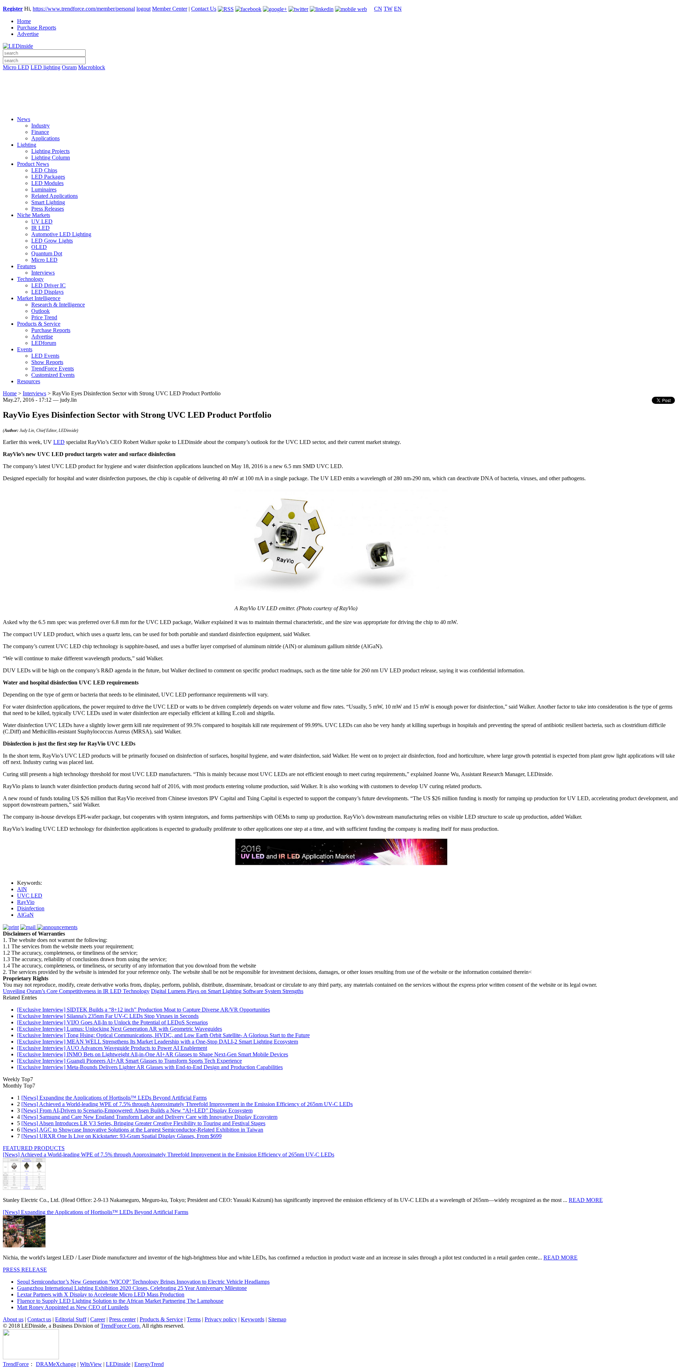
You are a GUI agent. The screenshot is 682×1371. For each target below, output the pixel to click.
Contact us (39, 1319)
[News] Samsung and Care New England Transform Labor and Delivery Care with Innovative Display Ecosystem (149, 1117)
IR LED (40, 228)
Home (24, 21)
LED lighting (45, 67)
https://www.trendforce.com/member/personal (84, 9)
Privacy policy (221, 1319)
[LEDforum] (341, 105)
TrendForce (16, 1364)
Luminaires (43, 189)
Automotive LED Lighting (61, 234)
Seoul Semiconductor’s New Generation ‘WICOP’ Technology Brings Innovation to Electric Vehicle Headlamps (143, 1282)
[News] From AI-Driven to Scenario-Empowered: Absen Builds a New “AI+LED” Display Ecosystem (137, 1110)
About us (13, 1319)
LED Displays (47, 292)
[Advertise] (341, 86)
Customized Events (53, 375)
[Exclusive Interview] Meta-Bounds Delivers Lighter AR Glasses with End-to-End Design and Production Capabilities (150, 1067)
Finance (40, 132)
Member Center (169, 9)
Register (13, 9)
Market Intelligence (38, 298)
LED (59, 442)
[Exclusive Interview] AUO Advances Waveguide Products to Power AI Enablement (112, 1048)
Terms (194, 1319)
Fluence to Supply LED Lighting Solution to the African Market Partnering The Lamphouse (120, 1301)
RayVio (25, 902)
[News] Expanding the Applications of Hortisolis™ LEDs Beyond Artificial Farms (114, 1098)
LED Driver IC (48, 285)
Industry (40, 126)
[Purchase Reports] (341, 76)
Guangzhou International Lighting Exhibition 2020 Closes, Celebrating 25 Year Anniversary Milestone (132, 1288)
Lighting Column (50, 158)
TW (388, 9)
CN (378, 9)
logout (143, 9)
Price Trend (44, 317)
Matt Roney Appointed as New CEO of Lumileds (73, 1307)
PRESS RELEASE (25, 1270)
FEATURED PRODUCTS (34, 1148)
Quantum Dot (46, 253)
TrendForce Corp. (121, 1326)
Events (24, 349)
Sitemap (277, 1319)
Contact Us (203, 9)
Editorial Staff (70, 1319)
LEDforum (43, 343)
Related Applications (54, 196)
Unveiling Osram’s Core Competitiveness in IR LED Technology (76, 991)
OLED (39, 247)
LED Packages (48, 177)
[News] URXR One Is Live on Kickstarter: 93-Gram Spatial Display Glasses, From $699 (121, 1136)
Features (26, 266)
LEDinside (118, 1364)
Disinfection (30, 908)
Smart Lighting (48, 202)
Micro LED (16, 67)
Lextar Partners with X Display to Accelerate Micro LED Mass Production (100, 1294)
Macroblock (91, 67)
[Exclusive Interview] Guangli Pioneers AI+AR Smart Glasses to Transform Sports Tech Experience (129, 1061)
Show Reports (47, 362)
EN (398, 9)
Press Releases (47, 209)
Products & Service (38, 324)
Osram (69, 67)
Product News (33, 164)
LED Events (45, 356)
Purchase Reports (36, 28)
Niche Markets (33, 215)
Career (97, 1319)
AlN (22, 889)
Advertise (28, 34)
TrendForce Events (52, 368)
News (23, 119)
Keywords (252, 1319)
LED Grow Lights (52, 241)
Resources (28, 381)
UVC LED (29, 896)
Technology (30, 279)
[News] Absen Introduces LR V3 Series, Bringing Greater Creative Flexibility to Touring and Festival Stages (143, 1123)
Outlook (40, 311)
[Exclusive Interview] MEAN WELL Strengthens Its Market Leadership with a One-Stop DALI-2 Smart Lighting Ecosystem (157, 1042)
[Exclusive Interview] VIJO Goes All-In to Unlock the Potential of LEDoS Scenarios (112, 1022)
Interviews (43, 273)
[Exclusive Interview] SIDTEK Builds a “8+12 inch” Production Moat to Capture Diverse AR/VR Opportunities (143, 1010)
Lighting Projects (50, 151)
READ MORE (586, 1200)
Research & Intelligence (58, 305)
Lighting (26, 145)
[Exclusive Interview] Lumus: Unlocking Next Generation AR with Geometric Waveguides (119, 1029)
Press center (122, 1319)
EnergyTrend (149, 1364)
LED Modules (47, 183)
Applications (45, 138)
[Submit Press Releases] (341, 96)
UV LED (42, 221)
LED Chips (44, 170)
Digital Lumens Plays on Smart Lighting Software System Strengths (227, 991)
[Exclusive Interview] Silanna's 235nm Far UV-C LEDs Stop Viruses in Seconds (108, 1016)
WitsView (91, 1364)
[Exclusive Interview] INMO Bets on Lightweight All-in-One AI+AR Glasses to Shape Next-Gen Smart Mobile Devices (152, 1054)
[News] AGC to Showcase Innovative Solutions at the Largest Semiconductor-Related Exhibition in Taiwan (142, 1130)
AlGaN (25, 915)
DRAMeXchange (56, 1364)
